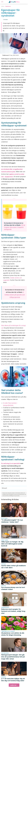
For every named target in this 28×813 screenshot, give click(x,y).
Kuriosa (3, 563)
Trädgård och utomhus (8, 631)
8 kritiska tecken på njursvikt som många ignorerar (15, 294)
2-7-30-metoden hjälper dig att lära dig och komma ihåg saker (13, 680)
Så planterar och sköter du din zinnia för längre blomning (12, 634)
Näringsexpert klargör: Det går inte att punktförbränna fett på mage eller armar (13, 657)
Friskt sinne (4, 540)
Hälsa (2, 6)
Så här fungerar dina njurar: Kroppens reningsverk (14, 227)
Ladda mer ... (14, 685)
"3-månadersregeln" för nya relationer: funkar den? (12, 521)
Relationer (4, 518)
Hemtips (3, 585)
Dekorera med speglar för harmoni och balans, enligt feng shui (13, 611)
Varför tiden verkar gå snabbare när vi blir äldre (13, 567)
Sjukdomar (8, 6)
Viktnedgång (5, 653)
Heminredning (5, 607)
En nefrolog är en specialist (10, 463)
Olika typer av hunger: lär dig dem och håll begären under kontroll (12, 544)
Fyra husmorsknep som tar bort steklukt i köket (13, 588)
